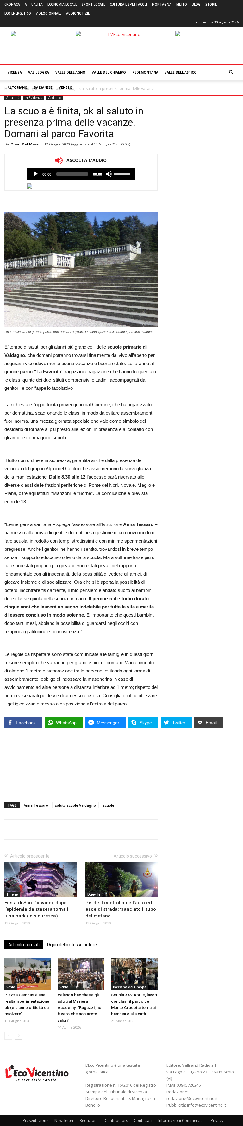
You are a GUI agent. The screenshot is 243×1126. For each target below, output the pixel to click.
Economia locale (62, 4)
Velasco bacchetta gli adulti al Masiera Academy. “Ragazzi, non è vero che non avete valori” (80, 1008)
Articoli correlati (24, 944)
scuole (108, 805)
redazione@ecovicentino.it (192, 1098)
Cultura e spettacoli (128, 4)
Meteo (181, 4)
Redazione (89, 1120)
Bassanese (43, 87)
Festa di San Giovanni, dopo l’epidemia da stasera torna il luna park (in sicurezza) (37, 909)
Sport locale (93, 4)
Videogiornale (48, 13)
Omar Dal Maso (24, 144)
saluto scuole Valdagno (75, 805)
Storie (211, 4)
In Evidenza (33, 97)
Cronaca (12, 4)
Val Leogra (38, 72)
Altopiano (18, 87)
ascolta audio (35, 174)
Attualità (34, 4)
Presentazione (35, 1120)
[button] (231, 72)
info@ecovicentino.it (206, 1105)
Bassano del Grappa (129, 987)
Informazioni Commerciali (181, 1120)
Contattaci (143, 1120)
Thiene (12, 894)
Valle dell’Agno (70, 72)
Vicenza (15, 72)
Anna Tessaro (36, 805)
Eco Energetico (17, 13)
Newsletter (64, 1120)
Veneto (65, 87)
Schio (10, 987)
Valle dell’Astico (181, 72)
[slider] (123, 173)
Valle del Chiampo (109, 72)
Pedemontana (145, 72)
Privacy (217, 1120)
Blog (196, 4)
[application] (81, 174)
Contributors (116, 1120)
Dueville (93, 894)
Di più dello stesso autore (72, 944)
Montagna (161, 4)
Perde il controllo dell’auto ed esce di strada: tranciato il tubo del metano (120, 909)
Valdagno (54, 97)
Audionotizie (78, 13)
